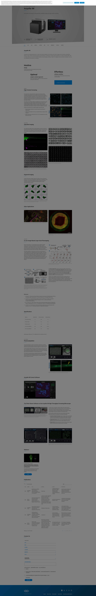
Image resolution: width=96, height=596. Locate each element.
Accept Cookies (82, 2)
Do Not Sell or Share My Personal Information (68, 2)
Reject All (77, 2)
